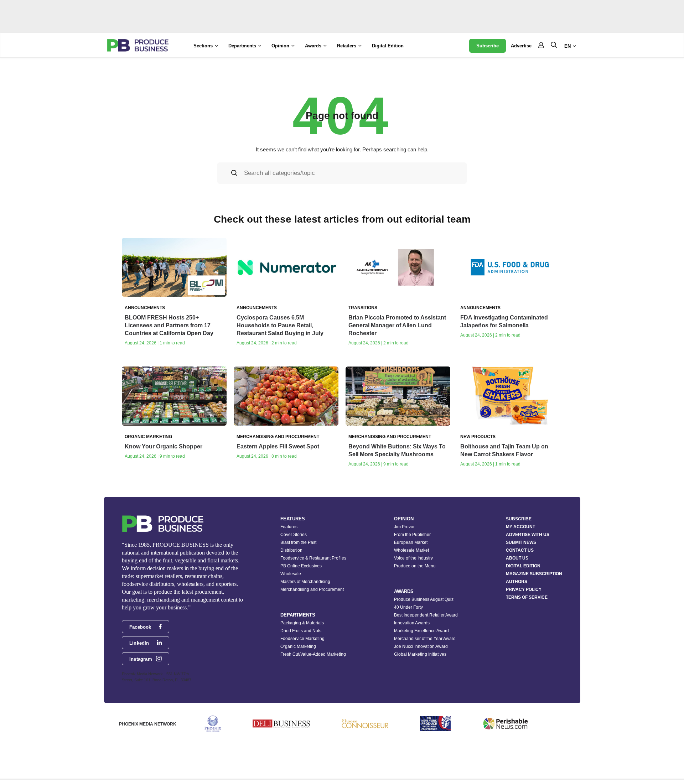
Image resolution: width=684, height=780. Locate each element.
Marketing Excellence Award (421, 630)
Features (288, 526)
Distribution (291, 550)
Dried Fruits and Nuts (300, 630)
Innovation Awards (412, 622)
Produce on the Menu (415, 565)
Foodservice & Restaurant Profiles (313, 558)
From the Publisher (412, 534)
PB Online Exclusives (301, 565)
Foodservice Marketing (302, 638)
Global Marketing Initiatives (420, 654)
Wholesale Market (411, 550)
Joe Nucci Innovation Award (421, 646)
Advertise (521, 45)
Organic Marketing (298, 646)
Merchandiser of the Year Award (425, 638)
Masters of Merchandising (305, 581)
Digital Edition (388, 45)
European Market (411, 542)
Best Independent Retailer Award (426, 615)
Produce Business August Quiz (424, 599)
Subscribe (487, 45)
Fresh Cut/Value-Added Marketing (313, 654)
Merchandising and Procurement (312, 589)
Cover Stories (293, 534)
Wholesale (290, 573)
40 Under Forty (408, 607)
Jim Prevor (404, 526)
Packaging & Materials (302, 622)
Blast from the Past (298, 542)
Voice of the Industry (413, 558)
